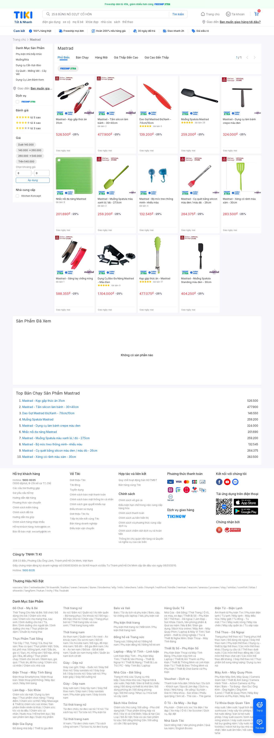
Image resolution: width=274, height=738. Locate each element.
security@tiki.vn (41, 531)
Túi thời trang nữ (74, 704)
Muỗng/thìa (22, 59)
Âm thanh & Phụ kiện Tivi (229, 612)
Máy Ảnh (245, 696)
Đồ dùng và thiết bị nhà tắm (137, 686)
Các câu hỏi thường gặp (26, 488)
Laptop (146, 665)
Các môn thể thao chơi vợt (237, 654)
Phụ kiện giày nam (80, 694)
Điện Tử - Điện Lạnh (229, 608)
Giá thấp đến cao (126, 57)
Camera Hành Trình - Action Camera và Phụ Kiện (237, 683)
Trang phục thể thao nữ (228, 636)
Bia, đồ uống (25, 655)
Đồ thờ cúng (127, 692)
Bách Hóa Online (125, 703)
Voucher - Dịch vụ (176, 679)
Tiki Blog (75, 484)
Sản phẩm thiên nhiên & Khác (33, 706)
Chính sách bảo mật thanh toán (88, 494)
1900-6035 (29, 480)
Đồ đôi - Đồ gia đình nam (89, 646)
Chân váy (87, 618)
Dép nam (81, 691)
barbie (65, 587)
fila (56, 590)
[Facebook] (219, 482)
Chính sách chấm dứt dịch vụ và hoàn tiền (140, 532)
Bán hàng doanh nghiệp (83, 523)
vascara (17, 587)
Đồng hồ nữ (133, 641)
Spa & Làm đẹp (189, 686)
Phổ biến (64, 57)
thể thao (128, 22)
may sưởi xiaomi (232, 717)
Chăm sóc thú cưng (125, 707)
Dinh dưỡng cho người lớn (33, 625)
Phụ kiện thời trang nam (135, 628)
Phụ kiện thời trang (127, 622)
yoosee (214, 587)
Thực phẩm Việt (43, 646)
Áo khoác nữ (90, 615)
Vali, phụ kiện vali (149, 615)
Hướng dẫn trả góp (23, 517)
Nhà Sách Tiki (174, 720)
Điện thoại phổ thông (31, 680)
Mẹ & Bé (186, 625)
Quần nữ (87, 612)
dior (26, 587)
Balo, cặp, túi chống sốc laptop (137, 614)
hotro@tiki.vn (42, 526)
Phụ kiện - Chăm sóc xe (178, 707)
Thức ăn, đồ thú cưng (31, 662)
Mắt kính (145, 626)
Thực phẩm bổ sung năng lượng (238, 661)
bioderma (104, 587)
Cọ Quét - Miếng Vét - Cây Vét (31, 72)
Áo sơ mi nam (86, 639)
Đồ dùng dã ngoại (238, 639)
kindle (172, 587)
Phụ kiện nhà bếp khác (29, 53)
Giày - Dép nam (74, 683)
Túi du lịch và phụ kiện (134, 612)
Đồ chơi (48, 612)
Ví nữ (100, 708)
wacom (192, 587)
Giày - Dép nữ (73, 662)
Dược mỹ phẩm (44, 717)
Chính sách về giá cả (130, 500)
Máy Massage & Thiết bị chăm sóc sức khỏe (35, 702)
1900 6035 (28, 570)
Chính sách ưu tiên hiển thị (134, 517)
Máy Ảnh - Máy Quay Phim (233, 672)
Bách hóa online (181, 628)
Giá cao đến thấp (157, 57)
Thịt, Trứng (30, 643)
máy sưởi (220, 707)
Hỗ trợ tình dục (41, 713)
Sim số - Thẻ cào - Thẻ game (194, 696)
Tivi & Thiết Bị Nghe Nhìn (184, 636)
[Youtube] (227, 482)
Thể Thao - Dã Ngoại (229, 632)
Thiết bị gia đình (44, 728)
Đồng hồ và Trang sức (129, 637)
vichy (49, 590)
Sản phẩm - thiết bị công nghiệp (187, 633)
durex (93, 587)
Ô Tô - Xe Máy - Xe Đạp (180, 703)
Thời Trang (195, 612)
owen (74, 587)
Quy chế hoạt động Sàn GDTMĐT (138, 480)
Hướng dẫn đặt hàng (24, 497)
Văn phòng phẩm (193, 725)
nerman (182, 587)
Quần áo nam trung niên (84, 652)
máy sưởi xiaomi (240, 720)
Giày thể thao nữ (243, 659)
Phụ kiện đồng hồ (130, 644)
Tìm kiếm (178, 14)
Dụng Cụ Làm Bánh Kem (30, 79)
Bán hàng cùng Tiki (130, 484)
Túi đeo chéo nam (83, 723)
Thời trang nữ (72, 608)
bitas (252, 587)
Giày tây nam (88, 688)
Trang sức (119, 641)
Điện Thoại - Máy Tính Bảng (32, 672)
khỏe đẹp (92, 22)
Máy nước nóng (237, 622)
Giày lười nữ (93, 673)
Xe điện (198, 707)
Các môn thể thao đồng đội (237, 652)
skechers (130, 587)
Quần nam (85, 636)
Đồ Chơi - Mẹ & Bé (25, 608)
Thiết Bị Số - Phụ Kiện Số (181, 648)
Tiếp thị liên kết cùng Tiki (84, 518)
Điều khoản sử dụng (81, 508)
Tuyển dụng (77, 489)
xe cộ (66, 22)
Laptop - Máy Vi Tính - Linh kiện (136, 651)
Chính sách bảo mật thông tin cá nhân (91, 499)
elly (114, 587)
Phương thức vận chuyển (27, 502)
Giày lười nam (71, 688)
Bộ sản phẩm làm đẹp (34, 715)
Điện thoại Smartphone (26, 676)
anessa (203, 587)
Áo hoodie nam (79, 643)
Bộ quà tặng (130, 723)
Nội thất (130, 683)
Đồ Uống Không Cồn (134, 720)
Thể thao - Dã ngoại (181, 618)
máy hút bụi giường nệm (236, 722)
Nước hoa (25, 713)
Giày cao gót (70, 667)
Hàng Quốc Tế (174, 608)
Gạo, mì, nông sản (31, 652)
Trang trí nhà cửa (123, 676)
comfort (243, 587)
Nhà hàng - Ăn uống (183, 689)
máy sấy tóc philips (239, 710)
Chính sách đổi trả (23, 512)
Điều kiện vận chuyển (82, 528)
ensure (83, 587)
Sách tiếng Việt (173, 725)
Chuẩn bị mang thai (31, 631)
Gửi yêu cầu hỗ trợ (23, 492)
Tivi (223, 622)
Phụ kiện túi (99, 712)
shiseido (18, 590)
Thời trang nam (73, 632)
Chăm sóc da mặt (23, 694)
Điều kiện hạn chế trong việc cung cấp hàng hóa (140, 506)
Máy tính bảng (28, 683)
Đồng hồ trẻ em (151, 644)
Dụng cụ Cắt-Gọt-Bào (28, 65)
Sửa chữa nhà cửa (130, 680)
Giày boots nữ (76, 673)
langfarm (30, 590)
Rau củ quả (25, 646)
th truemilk (53, 587)
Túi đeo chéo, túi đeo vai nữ (79, 708)
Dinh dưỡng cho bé (30, 622)
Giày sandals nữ (83, 670)
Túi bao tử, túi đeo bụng (94, 726)
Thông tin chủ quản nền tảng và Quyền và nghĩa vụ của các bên (141, 540)
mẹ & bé (78, 22)
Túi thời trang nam (76, 719)
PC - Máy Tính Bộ (130, 665)
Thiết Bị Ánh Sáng (237, 680)
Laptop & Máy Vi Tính (191, 631)
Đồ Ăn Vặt (126, 717)
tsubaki (64, 590)
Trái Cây (17, 643)
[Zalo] (235, 482)
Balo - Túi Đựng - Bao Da (236, 686)
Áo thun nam (70, 636)
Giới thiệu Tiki (77, 480)
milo (120, 587)
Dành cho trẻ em (29, 659)
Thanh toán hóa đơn (175, 683)
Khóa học (194, 683)
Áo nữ (66, 612)
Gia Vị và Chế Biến (130, 713)
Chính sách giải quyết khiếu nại (88, 504)
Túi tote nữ (84, 712)
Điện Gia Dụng (22, 724)
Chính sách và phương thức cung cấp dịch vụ (140, 524)
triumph (149, 587)
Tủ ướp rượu (251, 625)
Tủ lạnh (226, 615)
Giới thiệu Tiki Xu (79, 513)
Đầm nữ (76, 612)
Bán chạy (82, 57)
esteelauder (37, 587)
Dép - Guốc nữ (88, 667)
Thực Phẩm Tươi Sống (28, 638)
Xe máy (175, 710)
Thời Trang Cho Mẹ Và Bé (27, 612)
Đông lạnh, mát (37, 649)
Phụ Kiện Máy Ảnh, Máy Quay (232, 676)
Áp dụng (33, 180)
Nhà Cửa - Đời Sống (127, 672)
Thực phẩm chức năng (32, 697)
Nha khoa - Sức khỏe (186, 692)
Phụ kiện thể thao (238, 643)
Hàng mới (101, 57)
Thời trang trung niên (82, 625)
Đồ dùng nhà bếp (22, 728)
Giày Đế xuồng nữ (86, 676)
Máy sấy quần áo (233, 625)
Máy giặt (226, 618)
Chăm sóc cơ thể (30, 700)
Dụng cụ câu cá (231, 649)
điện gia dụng (51, 22)
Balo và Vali (122, 608)
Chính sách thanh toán (131, 513)
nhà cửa (106, 22)
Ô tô (184, 710)
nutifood (161, 587)
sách (117, 22)
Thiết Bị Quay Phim (235, 692)
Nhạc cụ (140, 692)
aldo (140, 587)
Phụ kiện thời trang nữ (126, 626)
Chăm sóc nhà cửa (34, 665)
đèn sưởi (232, 707)
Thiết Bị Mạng (134, 662)
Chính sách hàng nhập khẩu (29, 521)
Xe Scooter (195, 710)
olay (223, 587)
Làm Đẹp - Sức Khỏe (27, 690)
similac (232, 587)
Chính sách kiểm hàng (25, 507)
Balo (116, 612)
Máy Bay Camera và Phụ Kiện (236, 694)
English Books (184, 728)
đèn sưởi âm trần (231, 729)
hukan (40, 590)
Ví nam (67, 723)
